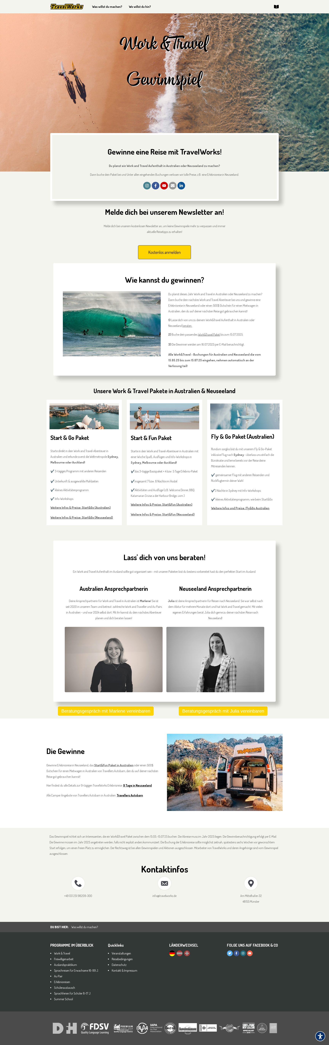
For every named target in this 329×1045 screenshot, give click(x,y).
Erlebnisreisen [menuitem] (62, 982)
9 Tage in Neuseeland (137, 785)
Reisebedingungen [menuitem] (122, 959)
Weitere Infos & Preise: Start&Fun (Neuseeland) (163, 514)
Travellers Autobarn (130, 795)
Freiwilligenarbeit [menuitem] (63, 959)
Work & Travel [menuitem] (62, 953)
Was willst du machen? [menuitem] (107, 7)
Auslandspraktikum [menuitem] (65, 965)
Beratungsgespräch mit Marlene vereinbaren (105, 711)
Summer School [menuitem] (63, 999)
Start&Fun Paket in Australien (113, 765)
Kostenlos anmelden (164, 252)
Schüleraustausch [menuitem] (64, 988)
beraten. (187, 326)
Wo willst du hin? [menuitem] (140, 7)
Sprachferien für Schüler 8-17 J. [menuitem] (72, 993)
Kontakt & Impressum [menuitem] (124, 970)
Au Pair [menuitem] (58, 976)
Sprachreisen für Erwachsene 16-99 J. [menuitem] (76, 970)
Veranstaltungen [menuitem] (121, 953)
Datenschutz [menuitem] (119, 965)
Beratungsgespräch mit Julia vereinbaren (223, 711)
